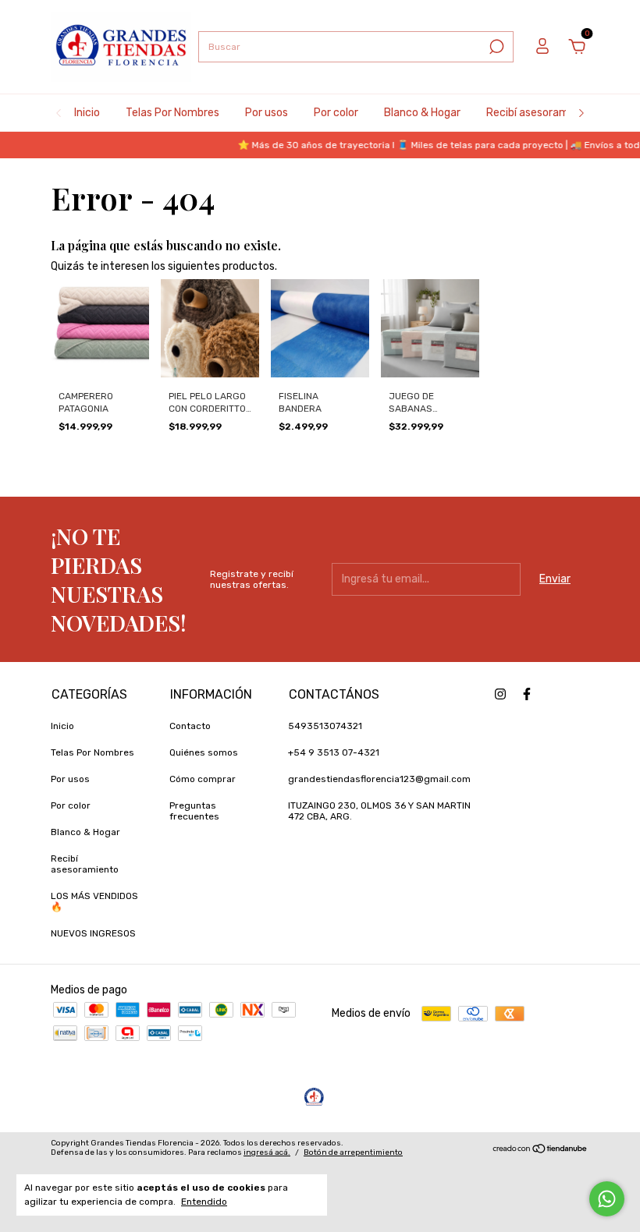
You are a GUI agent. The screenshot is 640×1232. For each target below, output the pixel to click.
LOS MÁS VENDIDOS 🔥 (94, 901)
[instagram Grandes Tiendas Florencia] (500, 694)
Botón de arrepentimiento (353, 1152)
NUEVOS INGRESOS (93, 933)
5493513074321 (325, 725)
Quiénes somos (203, 752)
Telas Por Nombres (172, 112)
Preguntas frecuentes (194, 811)
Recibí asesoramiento (541, 112)
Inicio (87, 112)
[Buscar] (495, 46)
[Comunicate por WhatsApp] (606, 1198)
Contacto (190, 725)
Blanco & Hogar (422, 112)
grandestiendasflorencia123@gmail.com (379, 779)
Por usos (266, 112)
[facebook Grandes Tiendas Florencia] (527, 694)
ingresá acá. (267, 1152)
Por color (336, 112)
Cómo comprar (202, 779)
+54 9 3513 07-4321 (333, 752)
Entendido (204, 1201)
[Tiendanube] (540, 1149)
